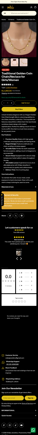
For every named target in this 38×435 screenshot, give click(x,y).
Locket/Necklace (11, 88)
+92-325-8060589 (12, 364)
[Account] (31, 7)
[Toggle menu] (3, 7)
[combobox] (19, 13)
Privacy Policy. (6, 405)
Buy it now (19, 109)
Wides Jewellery (12, 433)
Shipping (4, 93)
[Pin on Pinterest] (21, 215)
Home (4, 19)
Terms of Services (27, 403)
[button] (17, 258)
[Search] (34, 13)
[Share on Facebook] (10, 215)
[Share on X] (16, 215)
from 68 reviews (19, 232)
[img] (6, 85)
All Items (11, 19)
